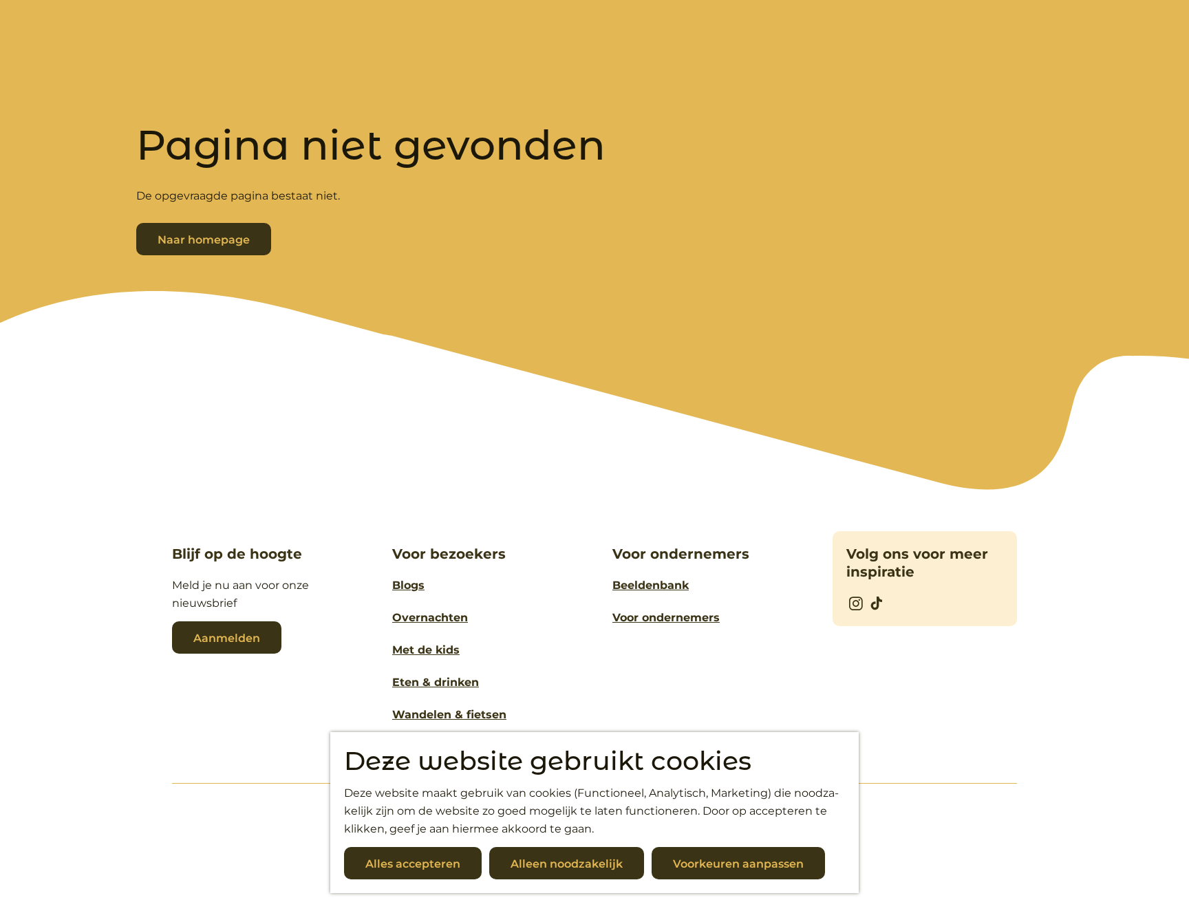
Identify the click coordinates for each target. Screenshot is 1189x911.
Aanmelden (226, 638)
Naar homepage (204, 239)
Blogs (408, 585)
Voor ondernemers (666, 617)
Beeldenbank (650, 585)
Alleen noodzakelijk (567, 863)
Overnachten (430, 617)
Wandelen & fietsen (449, 714)
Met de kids (426, 649)
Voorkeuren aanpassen (738, 863)
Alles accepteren (412, 863)
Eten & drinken (435, 682)
